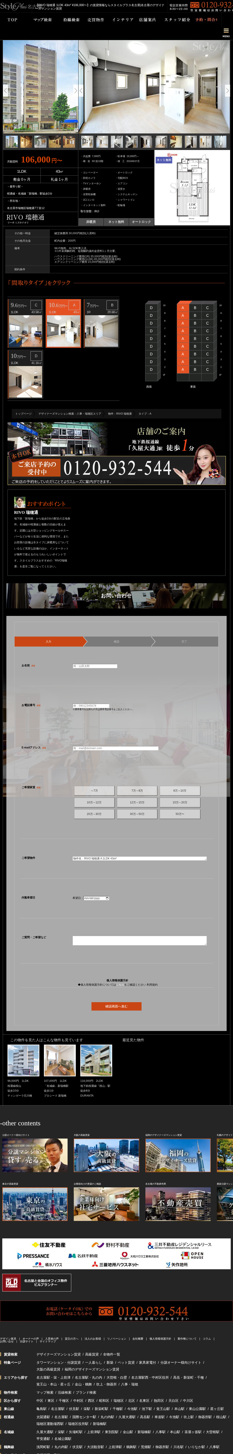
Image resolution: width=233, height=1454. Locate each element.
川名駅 (178, 1447)
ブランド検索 (86, 1392)
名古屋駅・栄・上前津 (53, 1377)
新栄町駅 (101, 1409)
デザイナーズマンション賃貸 (58, 1354)
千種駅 (118, 1409)
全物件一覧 (111, 1354)
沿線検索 (64, 1392)
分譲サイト (26, 1341)
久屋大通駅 (127, 1417)
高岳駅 (145, 1417)
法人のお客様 (93, 1338)
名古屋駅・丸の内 (88, 1377)
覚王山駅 (163, 1409)
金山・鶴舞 (83, 1384)
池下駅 (147, 1409)
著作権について (187, 1338)
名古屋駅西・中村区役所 (150, 1377)
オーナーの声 (31, 1338)
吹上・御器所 (106, 1384)
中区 (39, 1400)
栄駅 (87, 1409)
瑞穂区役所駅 (78, 1424)
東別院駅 (112, 1432)
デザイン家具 (8, 1338)
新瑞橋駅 (99, 1424)
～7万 (94, 790)
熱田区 (159, 1400)
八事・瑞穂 (129, 1384)
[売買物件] (92, 19)
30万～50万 (137, 814)
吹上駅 (189, 1417)
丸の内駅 (107, 1417)
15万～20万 (180, 802)
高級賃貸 (92, 1354)
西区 (91, 1400)
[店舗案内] (144, 19)
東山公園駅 (197, 1409)
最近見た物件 (133, 1040)
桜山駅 (221, 1417)
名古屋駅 (58, 1409)
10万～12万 (94, 802)
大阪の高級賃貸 (48, 1369)
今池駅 (132, 1409)
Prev (5, 91)
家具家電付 (147, 1362)
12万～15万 (137, 802)
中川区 (188, 1400)
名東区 (144, 1400)
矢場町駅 (76, 1432)
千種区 (64, 1400)
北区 (131, 1400)
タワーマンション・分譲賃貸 (58, 1362)
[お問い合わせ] (203, 19)
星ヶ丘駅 (217, 1409)
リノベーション (116, 1338)
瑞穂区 (119, 1400)
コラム (207, 1338)
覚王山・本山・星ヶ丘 (53, 1384)
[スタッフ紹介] (172, 19)
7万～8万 (137, 790)
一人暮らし (93, 1362)
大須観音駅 (95, 1447)
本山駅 (179, 1409)
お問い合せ (7, 1341)
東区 (51, 1400)
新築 (109, 1362)
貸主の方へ (72, 1338)
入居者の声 (52, 1338)
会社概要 (137, 1338)
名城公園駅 (62, 1439)
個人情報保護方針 (160, 1338)
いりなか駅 (196, 1447)
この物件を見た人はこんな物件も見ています (46, 1040)
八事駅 (160, 1432)
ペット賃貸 (126, 1362)
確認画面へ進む (116, 1006)
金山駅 (128, 1432)
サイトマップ (48, 1341)
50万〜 (180, 814)
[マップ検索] (37, 19)
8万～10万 (179, 790)
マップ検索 (44, 1392)
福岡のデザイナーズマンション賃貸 (92, 1369)
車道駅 (159, 1417)
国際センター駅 (84, 1417)
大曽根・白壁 (116, 1377)
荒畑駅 (146, 1447)
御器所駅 (205, 1417)
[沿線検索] (68, 19)
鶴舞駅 (131, 1447)
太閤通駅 (43, 1417)
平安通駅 (43, 1439)
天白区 (173, 1400)
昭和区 (104, 1400)
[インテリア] (119, 19)
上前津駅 (94, 1432)
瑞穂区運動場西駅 (50, 1424)
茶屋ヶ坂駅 (193, 1432)
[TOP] (9, 19)
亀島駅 (41, 1409)
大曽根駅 (213, 1432)
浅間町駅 (43, 1447)
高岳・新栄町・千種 (188, 1377)
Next (75, 91)
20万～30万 (94, 814)
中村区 (78, 1400)
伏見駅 (74, 1409)
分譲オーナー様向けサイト (180, 1362)
